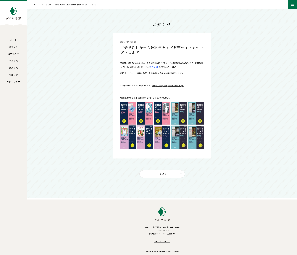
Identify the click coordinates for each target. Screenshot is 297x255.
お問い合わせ (13, 81)
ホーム (13, 39)
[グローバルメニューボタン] (292, 4)
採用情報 (13, 67)
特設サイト (154, 67)
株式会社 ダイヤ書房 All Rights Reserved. (165, 251)
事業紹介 (13, 46)
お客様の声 (13, 53)
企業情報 (13, 60)
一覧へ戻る (162, 174)
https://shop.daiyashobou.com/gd (168, 85)
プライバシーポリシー (162, 241)
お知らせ (13, 74)
